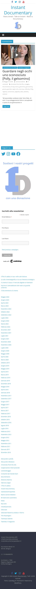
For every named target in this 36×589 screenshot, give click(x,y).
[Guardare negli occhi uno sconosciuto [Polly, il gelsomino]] (18, 46)
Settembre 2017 (6, 399)
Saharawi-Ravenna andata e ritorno (12, 513)
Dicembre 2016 (6, 416)
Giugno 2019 (5, 366)
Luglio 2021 (4, 336)
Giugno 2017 (5, 402)
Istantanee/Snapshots (8, 492)
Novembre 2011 (6, 443)
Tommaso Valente (6, 519)
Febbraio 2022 (5, 327)
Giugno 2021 (5, 339)
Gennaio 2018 (5, 393)
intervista (21, 89)
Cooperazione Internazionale (10, 468)
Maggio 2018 (5, 387)
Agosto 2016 (5, 425)
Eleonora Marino (6, 480)
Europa (13, 87)
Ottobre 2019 (5, 363)
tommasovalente (20, 81)
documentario (6, 87)
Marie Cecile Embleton (8, 495)
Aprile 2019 (4, 372)
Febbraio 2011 (5, 446)
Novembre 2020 (6, 345)
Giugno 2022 (5, 321)
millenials (27, 89)
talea (21, 91)
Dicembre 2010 (6, 452)
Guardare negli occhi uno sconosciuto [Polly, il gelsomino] (17, 75)
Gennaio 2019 (5, 381)
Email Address (7, 217)
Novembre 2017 (6, 396)
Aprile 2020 (4, 357)
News (3, 501)
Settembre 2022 (6, 315)
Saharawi (4, 510)
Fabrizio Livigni (6, 483)
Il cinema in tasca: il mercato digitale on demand (16, 282)
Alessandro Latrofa (7, 459)
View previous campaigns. (10, 250)
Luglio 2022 (4, 318)
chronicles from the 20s (9, 67)
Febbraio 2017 (5, 413)
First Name (5, 228)
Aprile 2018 (4, 390)
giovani (4, 89)
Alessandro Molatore (7, 462)
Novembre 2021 (6, 333)
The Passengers (6, 516)
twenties (26, 91)
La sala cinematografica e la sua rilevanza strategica (17, 279)
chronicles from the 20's (17, 84)
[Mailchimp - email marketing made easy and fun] (12, 260)
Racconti (4, 504)
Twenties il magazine (24, 67)
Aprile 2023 (4, 303)
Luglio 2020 (4, 348)
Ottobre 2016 (5, 419)
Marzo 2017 (5, 410)
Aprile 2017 (4, 407)
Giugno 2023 (5, 300)
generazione (29, 87)
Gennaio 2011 (5, 449)
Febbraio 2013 (5, 431)
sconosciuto (11, 91)
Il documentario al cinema (9, 290)
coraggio (26, 84)
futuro (17, 87)
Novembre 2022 (6, 309)
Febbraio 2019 (5, 378)
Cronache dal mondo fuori (9, 474)
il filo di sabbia (5, 486)
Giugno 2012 (5, 437)
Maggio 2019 (5, 369)
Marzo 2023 (5, 306)
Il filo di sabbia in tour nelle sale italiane (14, 276)
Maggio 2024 (5, 297)
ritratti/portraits (6, 507)
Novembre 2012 (6, 434)
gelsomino (22, 87)
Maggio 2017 (5, 404)
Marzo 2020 (5, 360)
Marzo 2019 (5, 375)
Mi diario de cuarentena (9, 498)
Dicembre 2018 (6, 384)
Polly (31, 89)
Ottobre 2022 (5, 312)
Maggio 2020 (5, 354)
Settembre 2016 (6, 422)
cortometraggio (6, 471)
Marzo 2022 (5, 324)
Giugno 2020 (5, 351)
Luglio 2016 (4, 428)
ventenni (4, 94)
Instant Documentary (18, 10)
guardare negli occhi (12, 89)
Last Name (5, 238)
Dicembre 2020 (6, 342)
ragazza (4, 91)
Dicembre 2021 (6, 330)
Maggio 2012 (5, 440)
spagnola (17, 91)
